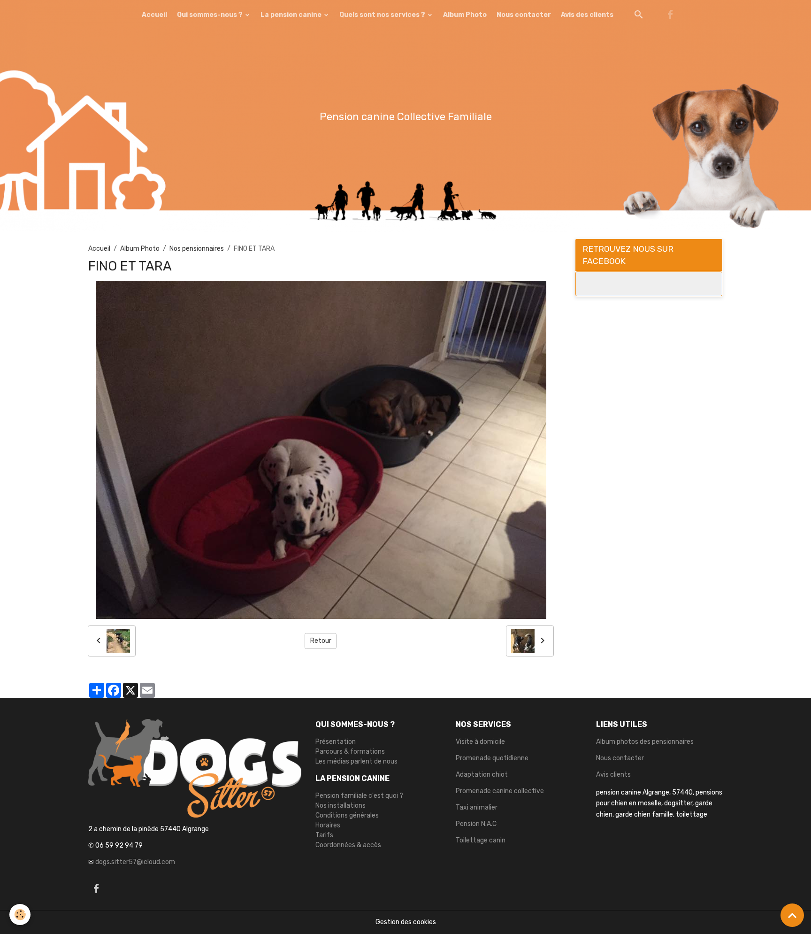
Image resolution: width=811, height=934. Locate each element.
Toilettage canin (480, 840)
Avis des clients (587, 15)
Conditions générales (347, 815)
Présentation (335, 742)
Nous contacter (524, 15)
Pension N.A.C (476, 824)
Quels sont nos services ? (383, 15)
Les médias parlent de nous (356, 761)
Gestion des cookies (405, 922)
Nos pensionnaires (196, 249)
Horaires (327, 825)
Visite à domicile (480, 742)
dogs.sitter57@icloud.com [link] (135, 862)
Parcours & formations (350, 752)
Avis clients (613, 775)
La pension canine (291, 15)
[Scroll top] (792, 915)
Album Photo (465, 15)
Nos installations (340, 806)
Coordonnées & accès (348, 845)
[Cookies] (20, 914)
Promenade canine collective (500, 791)
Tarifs (324, 835)
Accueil (154, 15)
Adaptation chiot (482, 775)
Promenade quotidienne (492, 758)
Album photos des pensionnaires (645, 742)
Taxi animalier (476, 807)
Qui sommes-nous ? (210, 15)
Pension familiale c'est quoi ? (359, 796)
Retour (320, 641)
